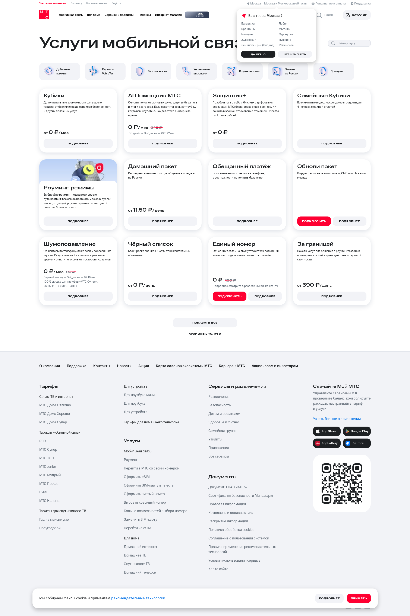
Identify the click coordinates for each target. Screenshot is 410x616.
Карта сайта (218, 569)
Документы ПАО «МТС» (227, 487)
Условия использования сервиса (234, 560)
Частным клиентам (52, 3)
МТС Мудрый (50, 475)
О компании (49, 366)
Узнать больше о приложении (337, 418)
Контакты (101, 366)
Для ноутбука (134, 403)
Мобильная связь (137, 451)
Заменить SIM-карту (140, 519)
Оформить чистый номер (144, 494)
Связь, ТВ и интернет (56, 396)
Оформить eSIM (137, 476)
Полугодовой (49, 528)
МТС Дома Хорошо (54, 413)
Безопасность (219, 405)
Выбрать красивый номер (145, 502)
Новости (124, 366)
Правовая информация (227, 504)
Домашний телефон (140, 572)
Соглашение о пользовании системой (238, 538)
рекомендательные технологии (138, 598)
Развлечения (218, 396)
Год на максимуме (54, 519)
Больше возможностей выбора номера (155, 511)
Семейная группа (222, 430)
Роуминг (131, 459)
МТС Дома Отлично (55, 405)
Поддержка (76, 366)
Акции (143, 366)
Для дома (131, 538)
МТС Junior (47, 466)
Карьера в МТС (232, 366)
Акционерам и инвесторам (275, 366)
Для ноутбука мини (139, 395)
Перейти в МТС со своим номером (152, 468)
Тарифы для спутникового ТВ (62, 511)
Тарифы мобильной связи (59, 432)
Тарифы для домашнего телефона (151, 422)
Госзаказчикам (96, 3)
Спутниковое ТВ (137, 564)
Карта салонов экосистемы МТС (184, 366)
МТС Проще (48, 483)
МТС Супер (48, 449)
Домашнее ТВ (135, 555)
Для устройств (135, 386)
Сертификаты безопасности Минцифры (240, 495)
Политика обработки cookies (231, 529)
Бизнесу (76, 3)
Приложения (218, 447)
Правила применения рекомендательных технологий (242, 549)
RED (42, 441)
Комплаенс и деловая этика (230, 512)
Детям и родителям (224, 413)
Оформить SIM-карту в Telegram (150, 485)
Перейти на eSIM (137, 528)
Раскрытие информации (228, 521)
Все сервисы (218, 456)
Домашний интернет (140, 546)
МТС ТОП (46, 458)
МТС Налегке (49, 500)
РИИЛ (43, 492)
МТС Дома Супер (53, 422)
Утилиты (215, 439)
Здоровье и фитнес (224, 422)
